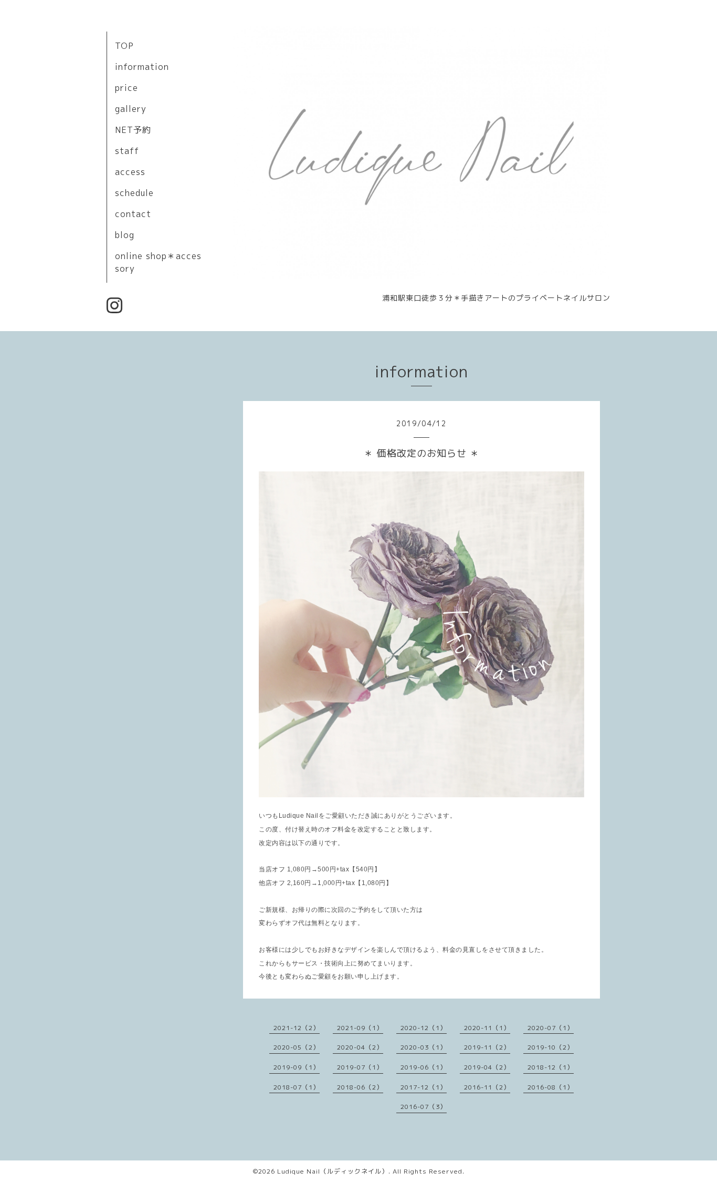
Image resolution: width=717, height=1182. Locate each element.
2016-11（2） (487, 1087)
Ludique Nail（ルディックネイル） (332, 1171)
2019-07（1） (360, 1067)
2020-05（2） (296, 1047)
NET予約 (133, 130)
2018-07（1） (296, 1087)
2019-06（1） (423, 1067)
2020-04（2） (360, 1047)
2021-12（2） (296, 1027)
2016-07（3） (423, 1106)
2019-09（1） (296, 1067)
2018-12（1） (551, 1067)
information (142, 67)
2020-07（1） (551, 1027)
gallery (130, 109)
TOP (124, 46)
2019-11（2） (487, 1047)
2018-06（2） (360, 1087)
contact (133, 214)
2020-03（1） (423, 1047)
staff (127, 151)
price (126, 88)
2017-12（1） (423, 1087)
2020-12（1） (423, 1027)
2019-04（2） (487, 1067)
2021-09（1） (360, 1027)
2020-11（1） (487, 1027)
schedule (134, 193)
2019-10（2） (551, 1047)
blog (124, 235)
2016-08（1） (551, 1087)
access (130, 172)
